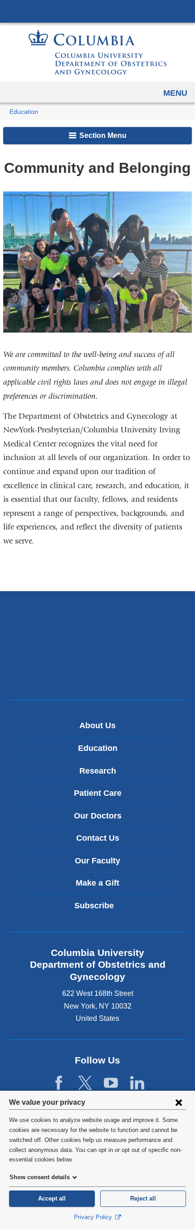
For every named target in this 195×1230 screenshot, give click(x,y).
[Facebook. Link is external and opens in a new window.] (58, 1083)
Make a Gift (97, 882)
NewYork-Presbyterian (97, 645)
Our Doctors (98, 815)
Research (97, 770)
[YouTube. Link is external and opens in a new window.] (110, 1083)
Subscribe (100, 909)
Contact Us (97, 838)
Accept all (52, 1198)
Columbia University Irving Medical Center (97, 11)
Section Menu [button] (102, 135)
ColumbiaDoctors (97, 673)
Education (24, 111)
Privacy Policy (94, 1217)
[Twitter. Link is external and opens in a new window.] (85, 1083)
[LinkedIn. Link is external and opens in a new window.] (137, 1083)
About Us (97, 725)
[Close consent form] (178, 1102)
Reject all (143, 1198)
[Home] (97, 52)
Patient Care (98, 793)
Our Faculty (97, 860)
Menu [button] (175, 93)
